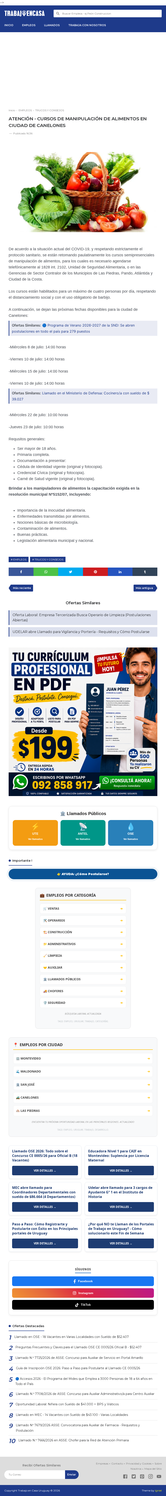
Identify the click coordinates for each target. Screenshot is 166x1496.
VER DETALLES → (45, 1170)
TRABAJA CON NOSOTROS (87, 25)
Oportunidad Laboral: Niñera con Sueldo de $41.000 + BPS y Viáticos (67, 1404)
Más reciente (22, 588)
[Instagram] (150, 1477)
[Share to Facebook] (21, 572)
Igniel (158, 1490)
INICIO (8, 25)
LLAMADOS (52, 25)
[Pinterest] (142, 1477)
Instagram (85, 1293)
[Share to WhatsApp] (46, 572)
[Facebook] (125, 1477)
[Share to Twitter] (70, 572)
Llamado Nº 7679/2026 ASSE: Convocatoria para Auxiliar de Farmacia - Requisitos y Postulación (78, 1428)
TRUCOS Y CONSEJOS (49, 559)
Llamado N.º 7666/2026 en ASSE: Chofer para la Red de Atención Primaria (73, 1440)
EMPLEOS (28, 25)
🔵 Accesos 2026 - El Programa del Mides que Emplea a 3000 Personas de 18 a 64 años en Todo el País (83, 1381)
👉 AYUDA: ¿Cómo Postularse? (83, 874)
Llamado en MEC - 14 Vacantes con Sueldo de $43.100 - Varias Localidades (72, 1415)
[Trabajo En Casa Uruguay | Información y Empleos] (24, 13)
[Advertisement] (83, 71)
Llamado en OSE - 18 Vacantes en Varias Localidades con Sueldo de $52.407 (71, 1337)
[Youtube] (159, 1477)
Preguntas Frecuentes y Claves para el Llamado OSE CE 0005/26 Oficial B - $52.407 (78, 1347)
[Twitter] (133, 1477)
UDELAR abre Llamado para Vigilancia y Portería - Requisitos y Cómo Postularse (81, 632)
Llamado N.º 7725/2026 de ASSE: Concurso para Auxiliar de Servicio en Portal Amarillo (79, 1358)
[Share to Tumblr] (144, 572)
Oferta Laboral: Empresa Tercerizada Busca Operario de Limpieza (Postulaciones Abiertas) (82, 617)
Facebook (85, 1281)
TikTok (86, 1304)
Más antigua (144, 588)
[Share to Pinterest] (95, 572)
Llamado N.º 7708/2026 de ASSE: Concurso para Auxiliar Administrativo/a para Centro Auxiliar (85, 1394)
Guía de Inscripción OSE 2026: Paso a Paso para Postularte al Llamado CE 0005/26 (78, 1368)
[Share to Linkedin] (120, 572)
